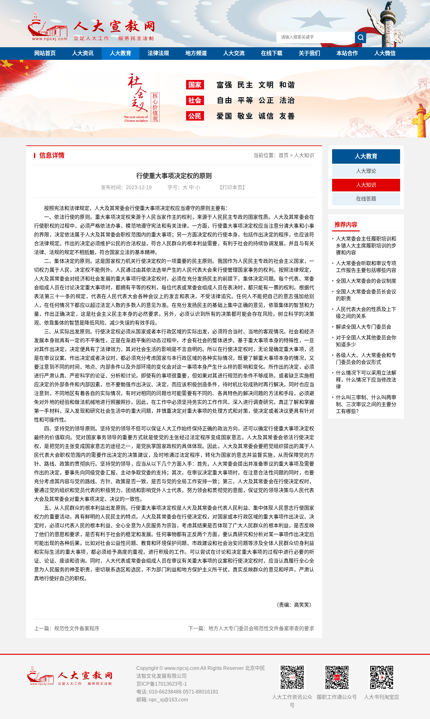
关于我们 (309, 53)
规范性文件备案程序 (76, 628)
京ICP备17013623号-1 (161, 684)
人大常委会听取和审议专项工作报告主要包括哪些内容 (366, 267)
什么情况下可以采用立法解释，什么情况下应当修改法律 (366, 379)
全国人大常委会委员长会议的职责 (366, 295)
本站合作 (347, 53)
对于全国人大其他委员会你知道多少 (366, 341)
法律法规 (158, 53)
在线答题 (366, 198)
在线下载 (271, 53)
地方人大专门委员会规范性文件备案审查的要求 (261, 628)
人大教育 (120, 53)
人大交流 (234, 53)
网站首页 (45, 53)
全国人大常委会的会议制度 (366, 281)
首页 (284, 155)
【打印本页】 (232, 187)
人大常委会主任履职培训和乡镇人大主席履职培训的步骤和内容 (366, 245)
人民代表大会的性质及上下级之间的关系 (366, 313)
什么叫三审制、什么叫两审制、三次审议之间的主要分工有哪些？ (366, 404)
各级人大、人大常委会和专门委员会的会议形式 (366, 359)
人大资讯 (82, 53)
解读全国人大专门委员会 (363, 327)
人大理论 (366, 171)
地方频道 (196, 53)
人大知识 (304, 155)
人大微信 (385, 53)
